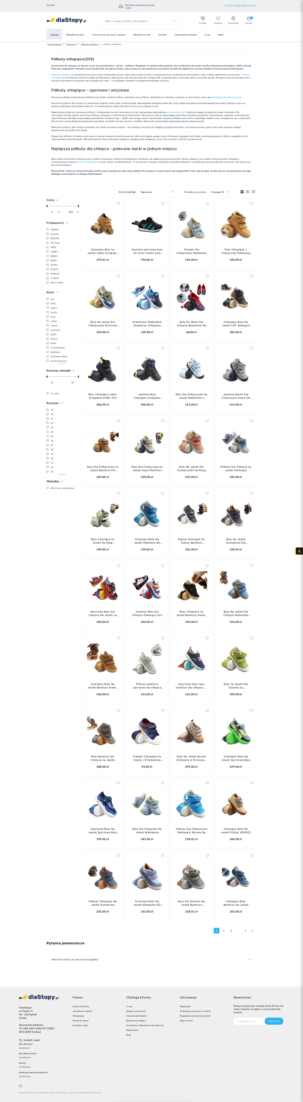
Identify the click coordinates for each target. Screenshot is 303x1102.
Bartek (79, 161)
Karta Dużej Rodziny (136, 1015)
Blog (128, 1034)
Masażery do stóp (142, 34)
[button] (203, 20)
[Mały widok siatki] (248, 191)
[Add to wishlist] (99, 203)
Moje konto (132, 1030)
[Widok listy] (253, 192)
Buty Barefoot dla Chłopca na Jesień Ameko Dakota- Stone (102, 760)
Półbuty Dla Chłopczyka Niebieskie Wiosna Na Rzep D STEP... (191, 832)
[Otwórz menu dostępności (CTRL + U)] (299, 551)
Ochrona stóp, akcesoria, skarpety (108, 34)
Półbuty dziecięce (61, 74)
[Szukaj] (174, 21)
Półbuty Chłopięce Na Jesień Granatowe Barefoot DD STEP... (103, 905)
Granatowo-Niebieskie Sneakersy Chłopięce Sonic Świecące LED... (147, 325)
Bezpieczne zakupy (136, 1020)
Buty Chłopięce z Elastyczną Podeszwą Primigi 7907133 (236, 253)
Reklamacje (78, 1015)
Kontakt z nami (80, 1025)
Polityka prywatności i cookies (195, 1011)
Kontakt (51, 5)
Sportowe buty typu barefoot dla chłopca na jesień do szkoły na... (191, 687)
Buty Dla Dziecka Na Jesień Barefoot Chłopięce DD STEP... (191, 905)
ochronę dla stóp (176, 112)
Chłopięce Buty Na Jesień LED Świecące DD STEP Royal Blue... (236, 325)
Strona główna (55, 44)
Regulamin (185, 1006)
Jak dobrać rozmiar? (83, 1011)
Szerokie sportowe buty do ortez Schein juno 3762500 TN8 (147, 253)
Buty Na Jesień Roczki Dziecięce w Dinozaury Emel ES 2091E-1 (191, 760)
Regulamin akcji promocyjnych (195, 1015)
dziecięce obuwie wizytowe (227, 97)
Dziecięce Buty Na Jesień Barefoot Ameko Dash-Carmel (103, 687)
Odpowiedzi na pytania (185, 34)
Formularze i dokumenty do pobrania (144, 1025)
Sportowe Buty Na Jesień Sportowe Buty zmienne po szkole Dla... (103, 832)
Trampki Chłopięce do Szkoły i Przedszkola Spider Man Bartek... (147, 760)
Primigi (87, 161)
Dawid (95, 161)
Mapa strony (186, 1020)
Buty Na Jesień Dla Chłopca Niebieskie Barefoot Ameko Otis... (235, 615)
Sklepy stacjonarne (136, 1011)
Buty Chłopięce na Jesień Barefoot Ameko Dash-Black (191, 615)
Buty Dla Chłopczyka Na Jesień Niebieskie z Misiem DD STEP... (191, 398)
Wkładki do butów (75, 34)
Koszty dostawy (81, 1006)
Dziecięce (71, 44)
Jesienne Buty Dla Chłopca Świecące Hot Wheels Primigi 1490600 (147, 615)
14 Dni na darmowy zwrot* (240, 5)
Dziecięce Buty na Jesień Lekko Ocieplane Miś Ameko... (102, 253)
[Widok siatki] (242, 191)
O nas (207, 34)
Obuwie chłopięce (90, 44)
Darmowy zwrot (81, 1020)
